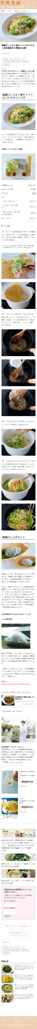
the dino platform (21, 1026)
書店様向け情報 (28, 1018)
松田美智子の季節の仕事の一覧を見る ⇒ (17, 692)
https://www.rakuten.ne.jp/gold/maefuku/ (16, 684)
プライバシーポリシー (29, 1020)
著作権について (16, 1018)
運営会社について (6, 1020)
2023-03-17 (6, 53)
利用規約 (17, 1020)
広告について (6, 1018)
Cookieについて (19, 1022)
